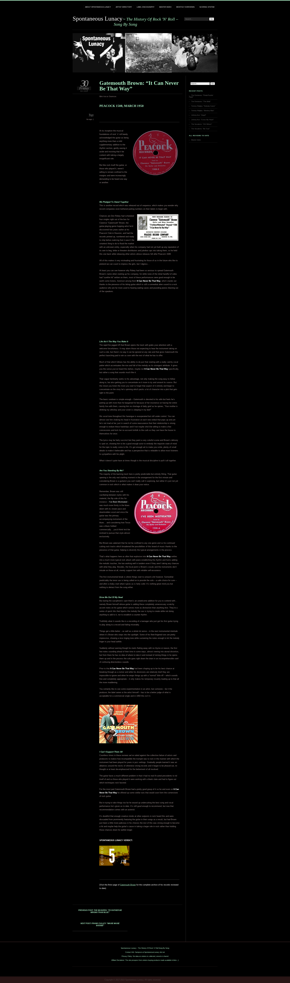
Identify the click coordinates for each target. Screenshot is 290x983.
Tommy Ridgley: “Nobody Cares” (203, 106)
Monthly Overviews (185, 7)
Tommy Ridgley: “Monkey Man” (202, 110)
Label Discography (145, 7)
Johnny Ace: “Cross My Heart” (202, 120)
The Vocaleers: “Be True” (200, 129)
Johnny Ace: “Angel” (198, 115)
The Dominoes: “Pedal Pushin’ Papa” (201, 96)
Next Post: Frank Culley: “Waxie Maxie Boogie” (100, 924)
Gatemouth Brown (128, 885)
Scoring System (206, 7)
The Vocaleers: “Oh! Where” (201, 124)
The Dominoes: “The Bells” (201, 101)
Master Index (165, 7)
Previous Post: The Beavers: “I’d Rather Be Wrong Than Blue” (100, 911)
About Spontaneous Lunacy (98, 7)
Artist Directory (124, 7)
